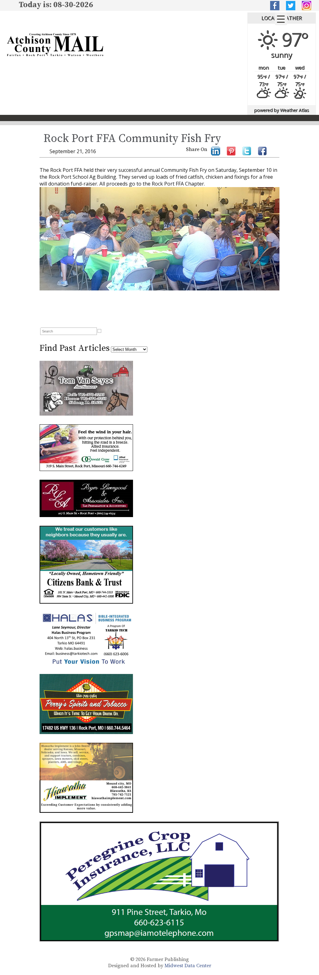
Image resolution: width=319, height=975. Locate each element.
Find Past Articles (75, 348)
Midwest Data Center (187, 966)
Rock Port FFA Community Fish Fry (132, 139)
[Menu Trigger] (281, 19)
